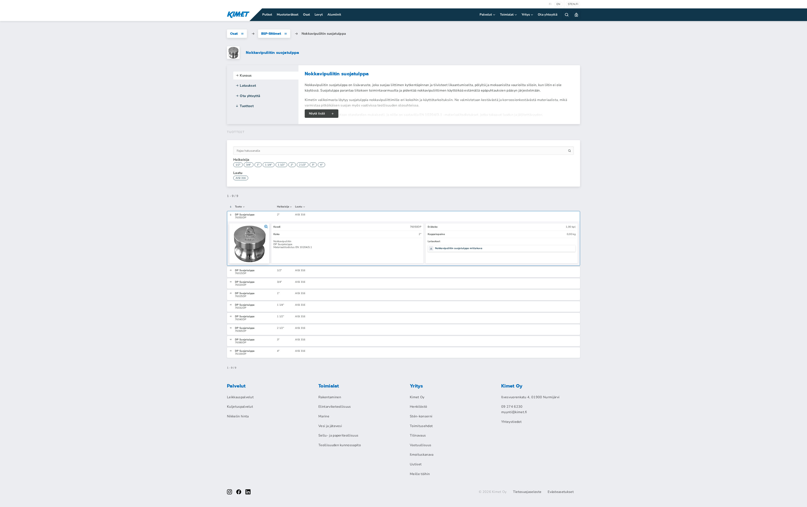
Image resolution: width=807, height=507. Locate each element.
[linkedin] (248, 491)
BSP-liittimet (271, 33)
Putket (267, 14)
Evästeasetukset (561, 492)
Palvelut (486, 14)
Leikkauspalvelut (240, 397)
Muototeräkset (287, 14)
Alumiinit (334, 14)
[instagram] (229, 491)
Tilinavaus (418, 435)
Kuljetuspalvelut (240, 406)
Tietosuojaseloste (527, 492)
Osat (306, 14)
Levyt (319, 14)
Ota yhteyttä (547, 14)
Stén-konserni (421, 416)
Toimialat (507, 14)
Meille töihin (420, 474)
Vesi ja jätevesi (330, 426)
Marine (323, 416)
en (558, 4)
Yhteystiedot (511, 421)
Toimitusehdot (421, 426)
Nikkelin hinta (238, 416)
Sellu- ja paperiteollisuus (338, 435)
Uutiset (416, 464)
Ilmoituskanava (421, 454)
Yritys (526, 14)
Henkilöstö (418, 406)
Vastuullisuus (420, 445)
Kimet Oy (417, 397)
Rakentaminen (329, 397)
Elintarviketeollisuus (334, 406)
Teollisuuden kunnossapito (339, 445)
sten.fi (573, 4)
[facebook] (238, 491)
